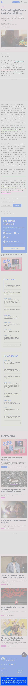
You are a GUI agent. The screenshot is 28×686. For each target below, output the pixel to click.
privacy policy (5, 682)
